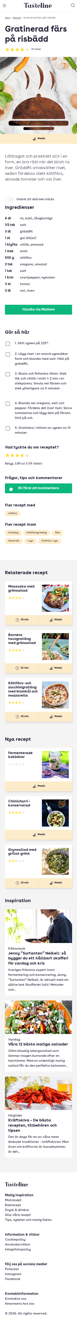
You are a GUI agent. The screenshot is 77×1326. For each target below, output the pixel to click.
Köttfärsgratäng (37, 532)
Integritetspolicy (18, 1249)
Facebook (12, 1279)
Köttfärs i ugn (49, 541)
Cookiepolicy (15, 1239)
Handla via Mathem (38, 309)
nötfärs (12, 513)
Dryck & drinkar (17, 1210)
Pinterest (12, 1269)
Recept (17, 18)
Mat (57, 532)
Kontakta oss (15, 1299)
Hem (7, 18)
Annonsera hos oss (19, 1303)
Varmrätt (13, 541)
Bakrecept (13, 1205)
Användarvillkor (17, 1244)
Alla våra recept (18, 1215)
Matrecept (13, 1200)
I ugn (30, 541)
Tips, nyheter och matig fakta (28, 1220)
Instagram (13, 1274)
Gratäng (13, 532)
